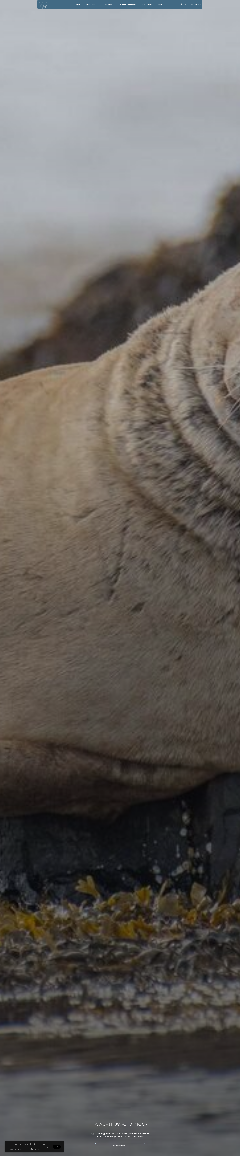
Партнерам (147, 4)
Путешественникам (127, 4)
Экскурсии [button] (90, 4)
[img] (182, 4)
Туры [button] (77, 4)
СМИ (160, 4)
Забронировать (120, 1145)
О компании (107, 4)
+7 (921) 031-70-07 (193, 4)
